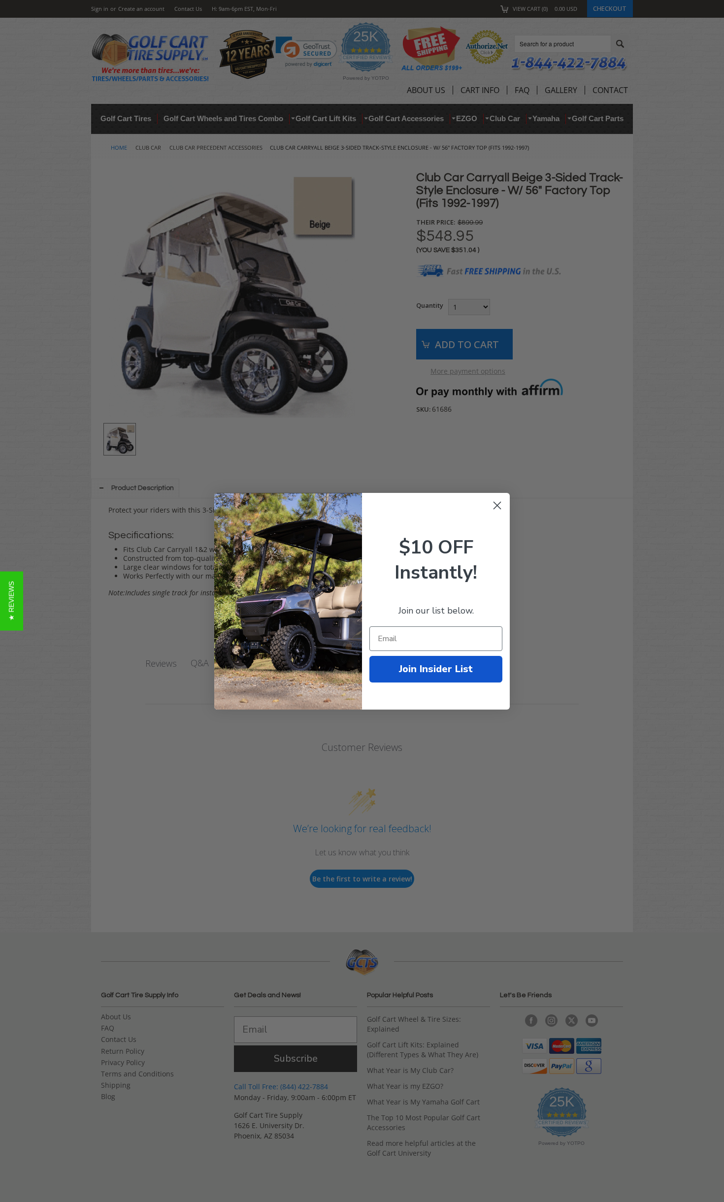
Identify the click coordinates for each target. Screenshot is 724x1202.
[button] (11, 601)
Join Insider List (436, 669)
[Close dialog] (497, 505)
